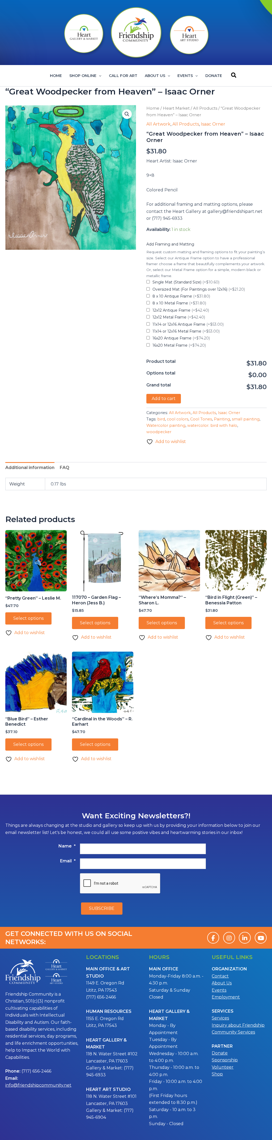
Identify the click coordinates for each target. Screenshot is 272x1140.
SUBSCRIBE (101, 908)
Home (56, 75)
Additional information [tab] (29, 467)
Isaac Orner (213, 124)
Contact (220, 976)
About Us (155, 75)
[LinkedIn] (245, 938)
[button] (98, 75)
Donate (213, 75)
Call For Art (123, 75)
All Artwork (158, 124)
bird (161, 419)
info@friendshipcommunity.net (38, 1085)
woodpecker (158, 431)
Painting (222, 419)
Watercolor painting (165, 425)
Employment (226, 997)
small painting (246, 419)
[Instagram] (229, 938)
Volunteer (222, 1067)
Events (185, 75)
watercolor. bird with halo (212, 425)
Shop (217, 1074)
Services (220, 1018)
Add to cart (164, 398)
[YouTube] (261, 938)
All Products (205, 108)
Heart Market (176, 108)
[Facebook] (213, 938)
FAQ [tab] (64, 467)
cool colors (177, 419)
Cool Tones (201, 419)
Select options (28, 618)
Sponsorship (225, 1059)
